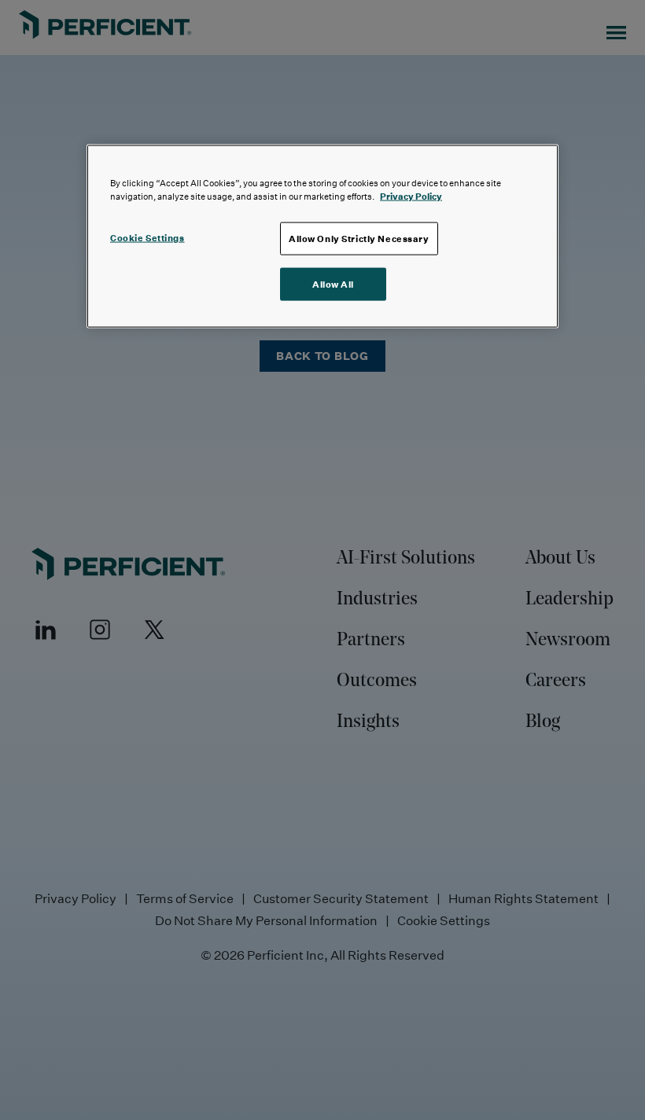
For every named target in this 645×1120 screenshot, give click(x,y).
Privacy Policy (411, 195)
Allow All (333, 283)
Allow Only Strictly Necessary (359, 238)
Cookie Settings (147, 237)
